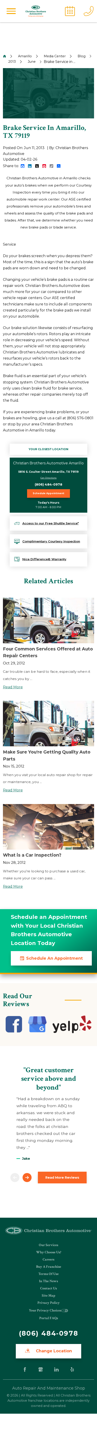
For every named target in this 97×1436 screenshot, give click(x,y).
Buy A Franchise (48, 1266)
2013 (12, 62)
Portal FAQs (48, 1318)
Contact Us (48, 1288)
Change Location (53, 1350)
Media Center (55, 56)
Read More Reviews (62, 1178)
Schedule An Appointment (54, 958)
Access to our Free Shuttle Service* (50, 523)
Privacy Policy (48, 1302)
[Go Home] (4, 56)
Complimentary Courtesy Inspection (51, 541)
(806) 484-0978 (48, 484)
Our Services (48, 1245)
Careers (48, 1259)
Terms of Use (48, 1274)
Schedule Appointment (48, 493)
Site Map (48, 1295)
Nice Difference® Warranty (44, 559)
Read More (13, 687)
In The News (48, 1281)
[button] (11, 11)
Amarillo (25, 56)
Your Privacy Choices (45, 1310)
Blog (81, 56)
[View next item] (27, 1177)
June (32, 62)
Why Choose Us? (48, 1252)
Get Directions (48, 477)
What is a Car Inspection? (32, 855)
